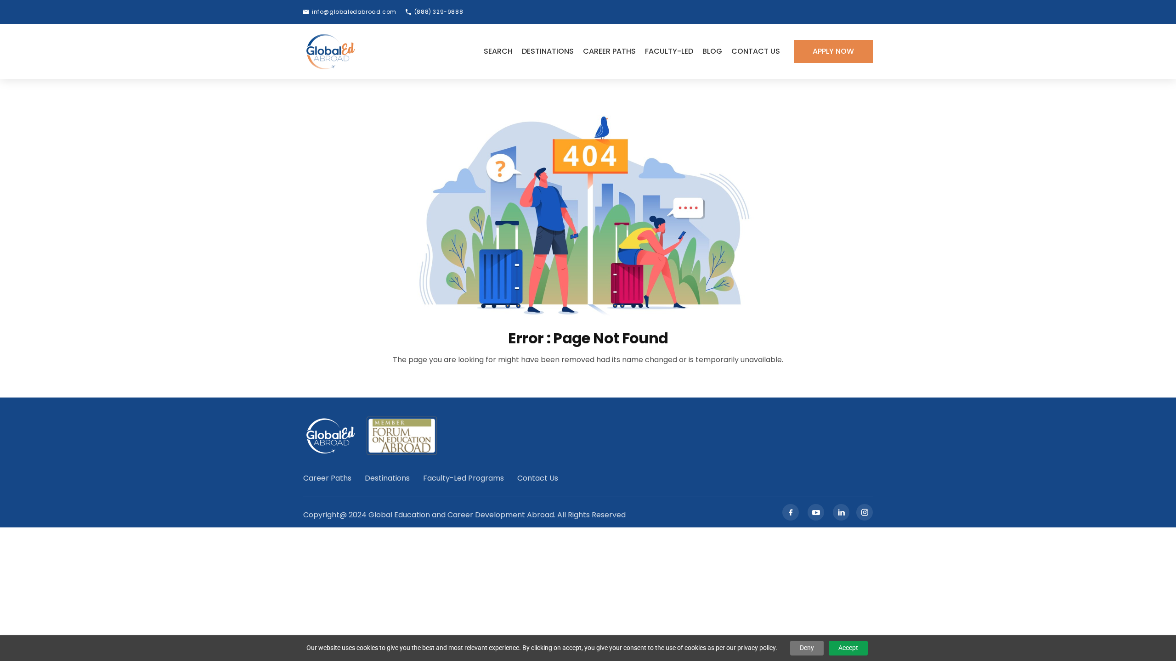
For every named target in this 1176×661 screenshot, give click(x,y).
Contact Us (755, 51)
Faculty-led (669, 51)
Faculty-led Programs (463, 478)
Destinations (548, 51)
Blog (712, 51)
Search (498, 51)
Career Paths (609, 51)
